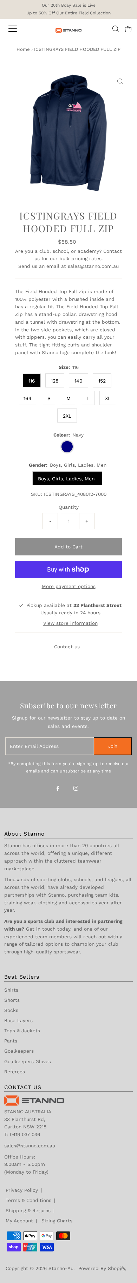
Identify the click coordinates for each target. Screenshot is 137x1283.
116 (31, 381)
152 (102, 381)
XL (108, 398)
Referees (14, 1071)
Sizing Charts (56, 1220)
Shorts (12, 1000)
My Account (19, 1220)
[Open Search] (115, 28)
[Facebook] (58, 789)
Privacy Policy (22, 1190)
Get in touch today (48, 929)
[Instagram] (76, 789)
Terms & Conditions (28, 1200)
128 (55, 381)
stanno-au (60, 1268)
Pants (10, 1041)
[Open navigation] (19, 29)
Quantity (69, 507)
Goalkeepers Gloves (27, 1061)
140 (78, 381)
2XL (67, 416)
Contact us (67, 646)
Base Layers (18, 1020)
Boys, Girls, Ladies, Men (67, 478)
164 (28, 398)
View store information (70, 623)
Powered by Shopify (101, 1268)
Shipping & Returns (28, 1210)
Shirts (11, 990)
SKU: (36, 494)
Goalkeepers (19, 1051)
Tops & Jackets (22, 1030)
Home (23, 49)
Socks (11, 1010)
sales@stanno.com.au (93, 266)
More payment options (69, 586)
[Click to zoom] (120, 81)
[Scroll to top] (123, 1269)
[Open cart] (128, 28)
